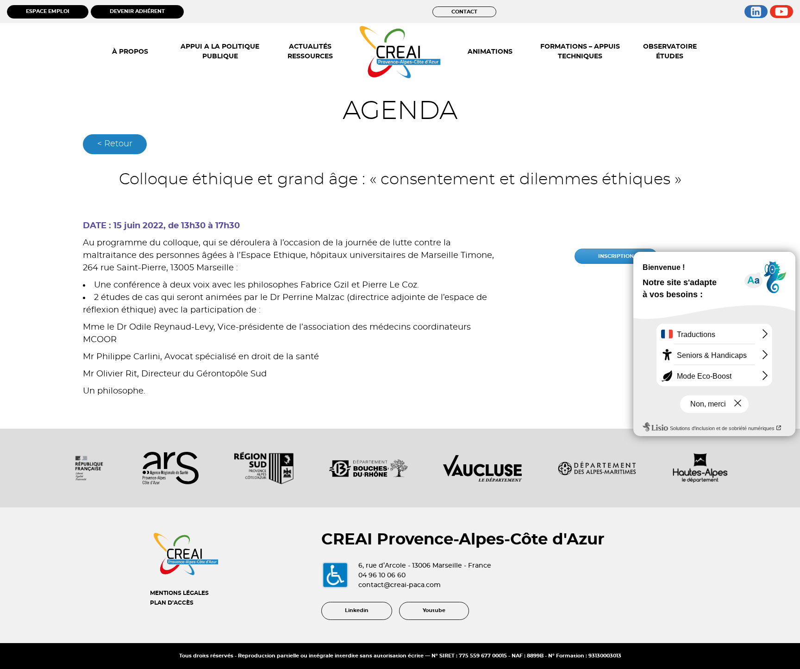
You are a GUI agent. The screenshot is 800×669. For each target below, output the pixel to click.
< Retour (114, 144)
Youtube (434, 610)
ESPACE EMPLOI (47, 11)
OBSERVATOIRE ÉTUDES (670, 52)
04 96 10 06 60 (382, 575)
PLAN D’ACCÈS (172, 603)
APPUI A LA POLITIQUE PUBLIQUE (220, 52)
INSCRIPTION (616, 256)
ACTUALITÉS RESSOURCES (310, 52)
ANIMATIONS (490, 52)
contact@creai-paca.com (399, 585)
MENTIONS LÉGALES (179, 593)
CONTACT (464, 11)
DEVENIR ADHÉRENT (137, 11)
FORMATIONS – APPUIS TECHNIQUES (580, 52)
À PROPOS (130, 52)
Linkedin (357, 610)
